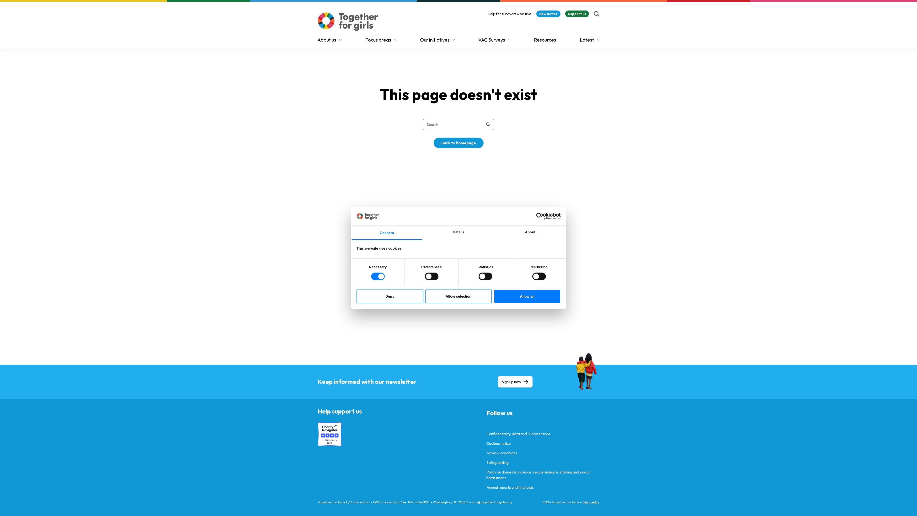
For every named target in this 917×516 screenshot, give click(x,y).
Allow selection (459, 296)
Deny (389, 296)
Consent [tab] (387, 233)
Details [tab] (458, 232)
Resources (545, 40)
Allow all (527, 296)
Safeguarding (497, 462)
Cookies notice (498, 443)
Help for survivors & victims (510, 13)
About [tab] (530, 232)
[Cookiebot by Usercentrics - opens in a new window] (540, 216)
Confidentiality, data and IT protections (518, 433)
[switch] (431, 276)
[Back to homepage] (348, 21)
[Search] (596, 14)
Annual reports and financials (510, 487)
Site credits (590, 502)
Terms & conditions (501, 453)
